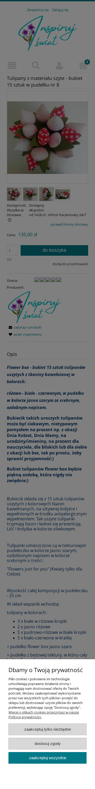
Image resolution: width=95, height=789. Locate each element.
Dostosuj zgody (48, 743)
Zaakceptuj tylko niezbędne (47, 729)
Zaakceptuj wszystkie (47, 757)
